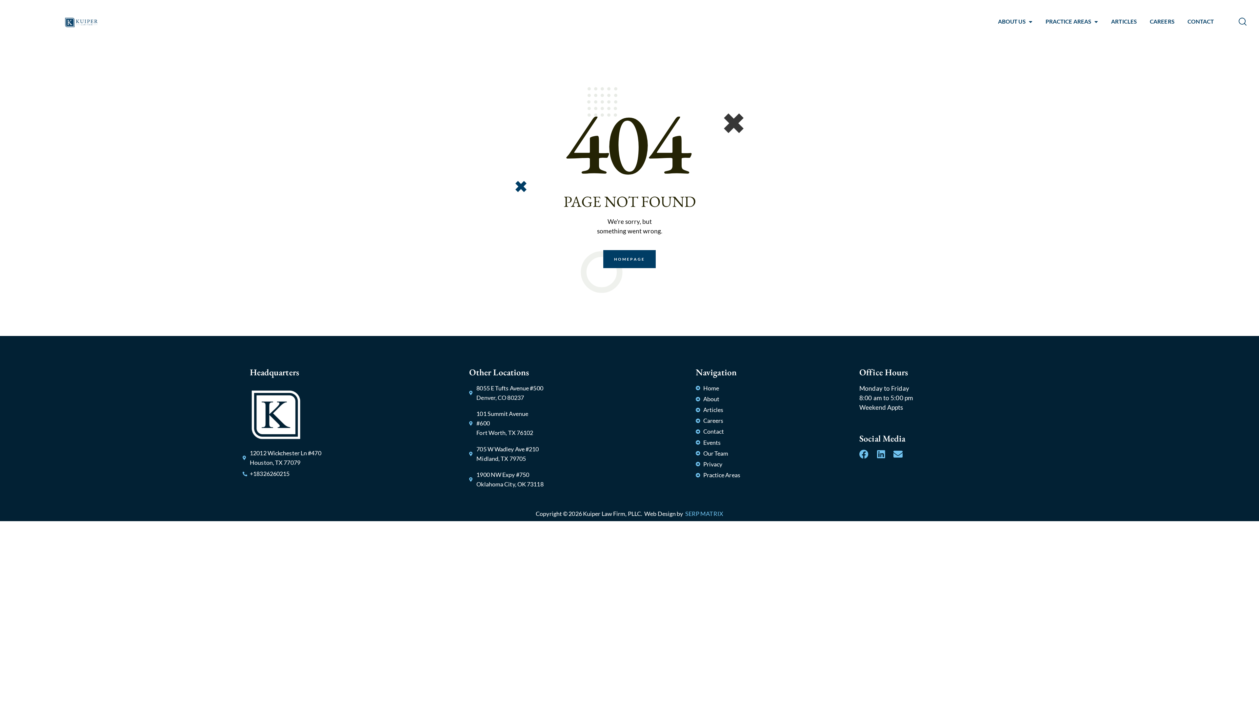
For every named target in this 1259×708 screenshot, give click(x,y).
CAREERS (1162, 21)
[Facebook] (864, 454)
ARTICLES (1124, 21)
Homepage (629, 259)
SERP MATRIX (704, 513)
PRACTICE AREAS (1068, 21)
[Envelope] (898, 454)
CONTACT (1201, 21)
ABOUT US (1012, 21)
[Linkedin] (881, 454)
